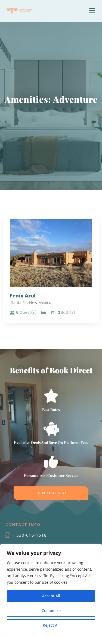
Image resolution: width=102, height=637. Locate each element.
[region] (51, 590)
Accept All (51, 595)
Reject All (51, 625)
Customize (51, 610)
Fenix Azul (23, 295)
